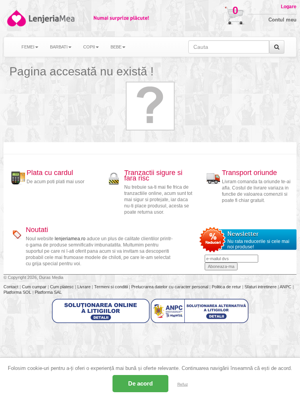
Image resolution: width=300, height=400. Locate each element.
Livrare (84, 286)
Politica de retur (227, 286)
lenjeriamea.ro (70, 238)
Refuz (182, 384)
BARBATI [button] (59, 47)
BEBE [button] (116, 47)
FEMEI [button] (27, 47)
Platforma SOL (17, 292)
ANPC (285, 286)
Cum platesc (62, 286)
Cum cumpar (35, 286)
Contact (12, 286)
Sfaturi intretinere (261, 286)
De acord (140, 383)
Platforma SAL (48, 292)
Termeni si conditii (111, 286)
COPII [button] (89, 47)
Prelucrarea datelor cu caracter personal (170, 286)
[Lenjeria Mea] (16, 18)
